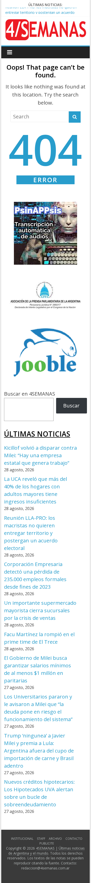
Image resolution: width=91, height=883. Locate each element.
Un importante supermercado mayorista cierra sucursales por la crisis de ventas (40, 610)
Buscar (71, 405)
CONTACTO (73, 838)
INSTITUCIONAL (22, 838)
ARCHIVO (55, 838)
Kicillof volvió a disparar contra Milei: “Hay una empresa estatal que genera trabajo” (40, 455)
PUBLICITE (46, 843)
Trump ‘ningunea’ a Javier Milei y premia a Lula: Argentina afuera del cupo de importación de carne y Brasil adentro (39, 750)
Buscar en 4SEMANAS (29, 393)
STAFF (41, 838)
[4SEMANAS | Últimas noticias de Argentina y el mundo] (45, 23)
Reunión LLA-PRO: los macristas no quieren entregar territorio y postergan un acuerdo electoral (41, 11)
